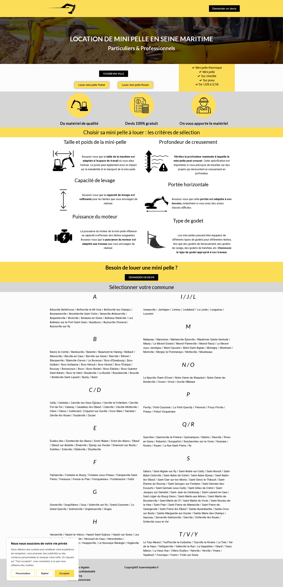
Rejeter (45, 573)
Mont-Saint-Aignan (193, 347)
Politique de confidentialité (79, 571)
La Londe (202, 309)
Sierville (188, 517)
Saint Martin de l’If (170, 500)
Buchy (85, 377)
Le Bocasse (95, 360)
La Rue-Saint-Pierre (174, 445)
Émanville (81, 445)
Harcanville (56, 534)
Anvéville (73, 318)
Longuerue (216, 309)
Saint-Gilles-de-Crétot (201, 488)
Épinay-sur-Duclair (99, 445)
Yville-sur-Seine (189, 555)
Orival (171, 381)
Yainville (195, 550)
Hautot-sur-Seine (122, 534)
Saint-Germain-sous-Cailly (171, 488)
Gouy (83, 504)
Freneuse (64, 479)
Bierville (113, 356)
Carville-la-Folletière (115, 402)
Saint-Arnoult (214, 471)
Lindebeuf (189, 309)
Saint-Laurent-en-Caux (214, 492)
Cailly (53, 402)
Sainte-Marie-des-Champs (209, 513)
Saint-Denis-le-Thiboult (202, 479)
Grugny (108, 509)
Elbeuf (136, 441)
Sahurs (147, 471)
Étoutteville (94, 449)
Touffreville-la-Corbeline (177, 542)
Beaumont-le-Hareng (110, 352)
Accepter (64, 573)
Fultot (131, 479)
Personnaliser (23, 573)
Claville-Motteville (126, 407)
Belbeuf (128, 352)
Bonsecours (68, 368)
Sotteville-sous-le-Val (156, 521)
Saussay (148, 517)
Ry (190, 445)
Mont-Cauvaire (172, 347)
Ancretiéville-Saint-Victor (83, 313)
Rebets (205, 437)
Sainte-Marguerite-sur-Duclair (174, 513)
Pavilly (147, 407)
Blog (79, 575)
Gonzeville (56, 504)
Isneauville (149, 309)
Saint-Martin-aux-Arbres (192, 496)
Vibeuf (219, 546)
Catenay (69, 407)
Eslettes (54, 449)
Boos (81, 368)
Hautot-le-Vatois (74, 534)
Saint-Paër (160, 504)
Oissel (161, 381)
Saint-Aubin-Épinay (202, 475)
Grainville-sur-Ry (98, 504)
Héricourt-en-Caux (94, 538)
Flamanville (56, 475)
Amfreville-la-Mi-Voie (88, 309)
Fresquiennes (100, 479)
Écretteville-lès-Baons (79, 441)
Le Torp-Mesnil (152, 542)
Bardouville (77, 352)
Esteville (67, 449)
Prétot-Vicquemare (164, 411)
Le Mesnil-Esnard (163, 343)
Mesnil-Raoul (206, 343)
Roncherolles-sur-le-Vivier (199, 441)
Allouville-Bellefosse (62, 309)
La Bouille (104, 372)
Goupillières (71, 504)
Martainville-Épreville (182, 339)
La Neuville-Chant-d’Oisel (157, 377)
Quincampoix (191, 437)
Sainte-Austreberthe (200, 509)
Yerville (206, 550)
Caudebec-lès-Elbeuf (89, 407)
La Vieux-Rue (161, 550)
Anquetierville (58, 318)
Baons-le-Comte (59, 352)
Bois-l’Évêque (123, 364)
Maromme (162, 339)
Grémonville (76, 509)
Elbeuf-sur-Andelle (62, 445)
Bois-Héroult (88, 364)
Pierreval (200, 407)
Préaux (147, 411)
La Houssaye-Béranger (111, 543)
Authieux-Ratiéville (115, 318)
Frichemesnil (117, 479)
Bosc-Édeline (111, 368)
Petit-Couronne (162, 407)
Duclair (92, 415)
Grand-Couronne (119, 504)
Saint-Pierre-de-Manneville (183, 504)
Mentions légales (79, 567)
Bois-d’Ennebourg (114, 360)
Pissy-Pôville (215, 407)
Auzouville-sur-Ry (60, 326)
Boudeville (90, 372)
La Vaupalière (205, 546)
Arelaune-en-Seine (91, 318)
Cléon (53, 411)
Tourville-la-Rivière (204, 542)
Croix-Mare (116, 411)
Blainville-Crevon (75, 360)
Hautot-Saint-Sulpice (98, 534)
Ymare (216, 550)
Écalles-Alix (56, 441)
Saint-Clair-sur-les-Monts (172, 479)
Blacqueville (57, 360)
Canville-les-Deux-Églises (86, 402)
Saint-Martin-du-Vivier (195, 500)
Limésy (176, 309)
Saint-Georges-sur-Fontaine (184, 483)
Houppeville (89, 543)
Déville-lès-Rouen (60, 415)
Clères (62, 411)
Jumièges (164, 309)
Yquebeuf (148, 555)
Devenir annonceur (79, 579)
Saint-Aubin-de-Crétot (176, 475)
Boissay (54, 368)
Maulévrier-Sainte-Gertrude (212, 339)
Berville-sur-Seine (96, 356)
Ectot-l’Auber (101, 441)
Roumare (221, 441)
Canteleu (63, 402)
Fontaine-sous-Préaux (101, 475)
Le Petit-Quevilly (182, 407)
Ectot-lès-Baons (120, 441)
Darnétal (129, 411)
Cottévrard (75, 411)
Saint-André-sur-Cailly (191, 471)
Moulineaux (205, 352)
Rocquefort (174, 441)
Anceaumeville (58, 313)
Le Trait (222, 542)
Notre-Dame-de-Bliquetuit (190, 377)
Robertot (161, 441)
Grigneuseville (93, 509)
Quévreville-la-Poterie (169, 437)
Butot (94, 377)
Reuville (216, 437)
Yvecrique (162, 555)
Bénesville (56, 356)
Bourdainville (120, 372)
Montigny (212, 347)
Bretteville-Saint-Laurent (66, 377)
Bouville (134, 372)
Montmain (225, 347)
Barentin (91, 352)
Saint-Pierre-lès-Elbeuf (173, 509)
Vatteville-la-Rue (185, 546)
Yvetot (174, 555)
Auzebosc (95, 322)
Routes (147, 445)
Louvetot (148, 313)
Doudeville (79, 415)
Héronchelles (115, 538)
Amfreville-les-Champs (117, 309)
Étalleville (79, 449)
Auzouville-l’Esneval (114, 322)
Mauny (147, 343)
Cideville (108, 407)
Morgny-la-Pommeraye (169, 352)
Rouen (157, 445)
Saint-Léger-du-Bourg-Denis (159, 496)
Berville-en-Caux (73, 356)
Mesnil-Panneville (186, 343)
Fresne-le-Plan (81, 479)
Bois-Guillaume (69, 364)
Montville (148, 352)
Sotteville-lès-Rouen (207, 517)
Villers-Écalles (179, 550)
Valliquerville (165, 546)
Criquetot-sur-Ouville (95, 411)
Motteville (191, 352)
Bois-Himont (105, 364)
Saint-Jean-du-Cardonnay (184, 492)
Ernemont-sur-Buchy (124, 445)
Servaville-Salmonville (168, 517)
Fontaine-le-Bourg (75, 475)
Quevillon (148, 437)
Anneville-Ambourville (112, 313)
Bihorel (125, 356)
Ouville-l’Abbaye (186, 381)
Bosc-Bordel (93, 368)
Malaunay (148, 339)
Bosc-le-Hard (74, 372)
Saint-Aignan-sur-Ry (164, 471)
